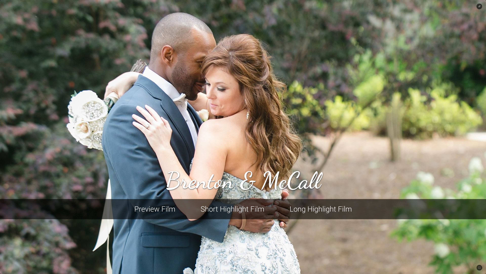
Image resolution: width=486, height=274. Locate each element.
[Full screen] (479, 268)
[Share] (479, 6)
